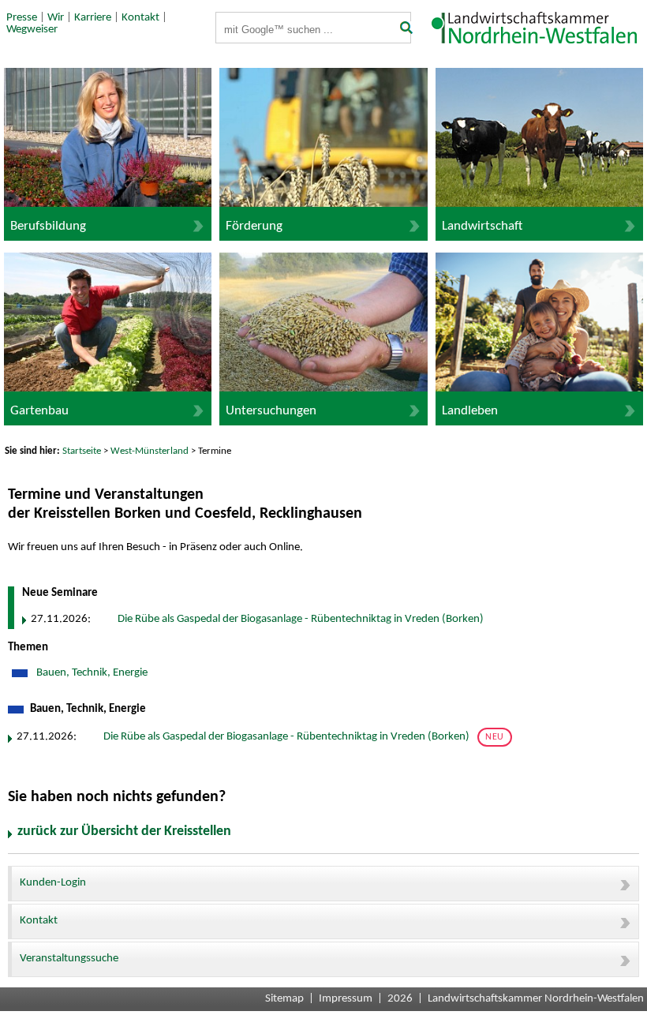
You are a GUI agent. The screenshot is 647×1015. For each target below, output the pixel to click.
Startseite (81, 451)
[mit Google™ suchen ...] (401, 29)
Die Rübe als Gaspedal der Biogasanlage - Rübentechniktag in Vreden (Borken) (301, 619)
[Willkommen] (538, 41)
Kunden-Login (53, 883)
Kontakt (140, 18)
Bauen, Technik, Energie (91, 673)
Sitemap (284, 999)
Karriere (92, 18)
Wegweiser (32, 30)
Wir (55, 18)
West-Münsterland (149, 451)
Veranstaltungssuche (69, 958)
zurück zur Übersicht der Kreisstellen (124, 831)
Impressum (345, 999)
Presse (21, 18)
